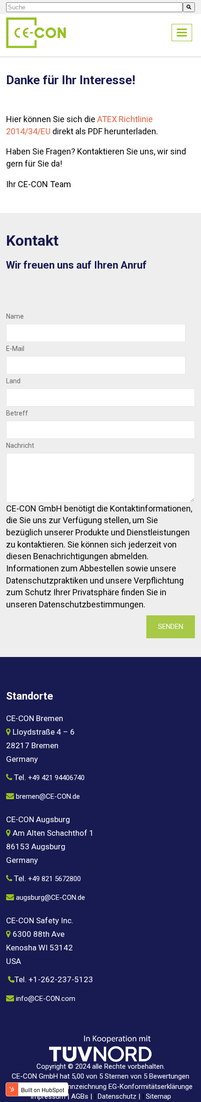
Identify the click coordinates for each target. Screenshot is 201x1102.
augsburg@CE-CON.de (50, 897)
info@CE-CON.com (45, 998)
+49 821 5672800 (54, 879)
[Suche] (189, 7)
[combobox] (94, 7)
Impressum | (50, 1096)
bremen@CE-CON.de (48, 796)
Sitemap (158, 1096)
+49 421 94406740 (56, 778)
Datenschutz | (120, 1096)
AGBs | (82, 1096)
